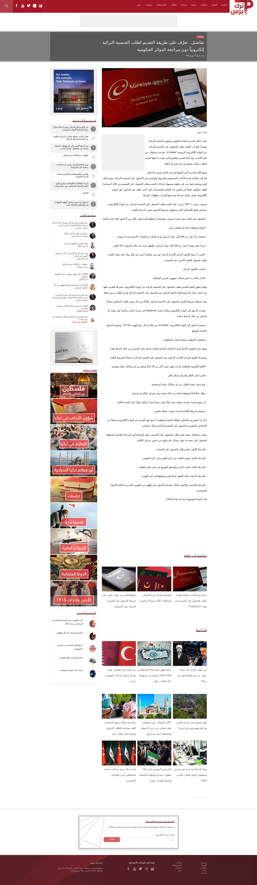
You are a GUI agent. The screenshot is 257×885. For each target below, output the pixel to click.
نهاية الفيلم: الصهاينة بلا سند (76, 243)
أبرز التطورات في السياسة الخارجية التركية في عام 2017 (68, 622)
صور (139, 5)
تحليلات (204, 5)
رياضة (193, 5)
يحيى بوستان (82, 267)
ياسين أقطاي (82, 311)
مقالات (174, 5)
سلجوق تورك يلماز (80, 322)
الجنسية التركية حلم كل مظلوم (70, 633)
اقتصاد (214, 5)
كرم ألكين (83, 279)
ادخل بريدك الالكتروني (164, 835)
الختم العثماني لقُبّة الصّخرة (71, 658)
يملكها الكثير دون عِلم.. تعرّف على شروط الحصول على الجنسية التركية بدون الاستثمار (119, 601)
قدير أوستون (82, 258)
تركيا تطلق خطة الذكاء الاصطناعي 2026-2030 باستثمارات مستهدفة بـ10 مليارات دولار (154, 675)
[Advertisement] (123, 151)
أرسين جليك (82, 246)
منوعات (148, 5)
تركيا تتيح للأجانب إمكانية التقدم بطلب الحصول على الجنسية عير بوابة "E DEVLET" (191, 601)
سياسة (224, 5)
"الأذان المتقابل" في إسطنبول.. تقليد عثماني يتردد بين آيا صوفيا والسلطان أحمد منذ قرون (156, 728)
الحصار (85, 193)
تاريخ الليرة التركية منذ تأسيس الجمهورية (70, 647)
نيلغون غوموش (81, 287)
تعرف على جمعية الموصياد (71, 670)
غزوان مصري (82, 228)
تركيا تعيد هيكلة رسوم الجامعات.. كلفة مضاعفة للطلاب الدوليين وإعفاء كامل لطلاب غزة (119, 728)
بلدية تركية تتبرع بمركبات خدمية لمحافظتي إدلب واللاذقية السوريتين (120, 775)
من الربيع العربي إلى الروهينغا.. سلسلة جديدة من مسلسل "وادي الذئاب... (71, 147)
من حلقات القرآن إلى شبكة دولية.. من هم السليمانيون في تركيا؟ (192, 675)
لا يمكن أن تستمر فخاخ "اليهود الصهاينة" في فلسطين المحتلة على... (71, 203)
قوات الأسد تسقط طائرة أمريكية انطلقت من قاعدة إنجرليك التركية (70, 137)
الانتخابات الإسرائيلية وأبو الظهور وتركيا (71, 285)
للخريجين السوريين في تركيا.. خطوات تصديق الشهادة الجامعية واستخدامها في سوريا (155, 775)
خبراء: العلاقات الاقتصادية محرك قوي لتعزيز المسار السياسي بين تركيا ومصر (71, 184)
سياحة (184, 5)
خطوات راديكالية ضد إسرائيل (75, 155)
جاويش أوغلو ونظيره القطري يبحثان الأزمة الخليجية (72, 175)
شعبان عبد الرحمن (79, 236)
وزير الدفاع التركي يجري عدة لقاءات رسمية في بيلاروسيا (72, 165)
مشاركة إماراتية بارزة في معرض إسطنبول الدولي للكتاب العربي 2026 (190, 775)
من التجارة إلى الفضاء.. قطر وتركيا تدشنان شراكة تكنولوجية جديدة (120, 675)
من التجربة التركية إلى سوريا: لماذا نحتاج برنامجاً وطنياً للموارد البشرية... (70, 128)
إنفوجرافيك (161, 5)
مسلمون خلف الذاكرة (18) (76, 233)
